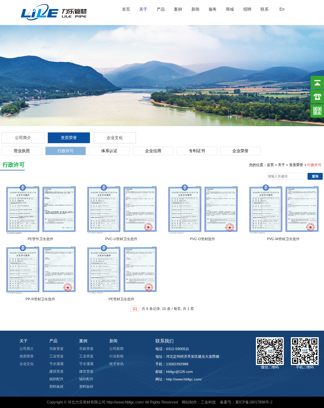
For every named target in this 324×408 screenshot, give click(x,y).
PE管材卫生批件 (121, 299)
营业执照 (22, 151)
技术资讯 (116, 364)
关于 (143, 9)
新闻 (195, 9)
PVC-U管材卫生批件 (121, 239)
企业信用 (153, 151)
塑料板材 (56, 386)
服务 (213, 9)
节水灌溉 (56, 364)
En (282, 9)
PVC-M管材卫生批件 (283, 239)
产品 (161, 9)
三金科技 (208, 402)
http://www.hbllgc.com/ (125, 402)
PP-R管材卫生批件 (40, 299)
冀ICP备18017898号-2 (253, 402)
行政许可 (65, 151)
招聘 (247, 9)
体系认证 (109, 151)
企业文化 (115, 137)
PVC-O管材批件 (202, 239)
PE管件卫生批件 (40, 239)
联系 (264, 9)
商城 (230, 9)
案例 (178, 9)
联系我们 (164, 341)
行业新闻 (116, 356)
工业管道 (56, 356)
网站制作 (189, 402)
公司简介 (23, 137)
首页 (126, 9)
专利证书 (197, 151)
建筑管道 (56, 371)
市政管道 (56, 349)
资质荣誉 (69, 137)
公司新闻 (116, 349)
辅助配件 (56, 379)
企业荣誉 (240, 151)
